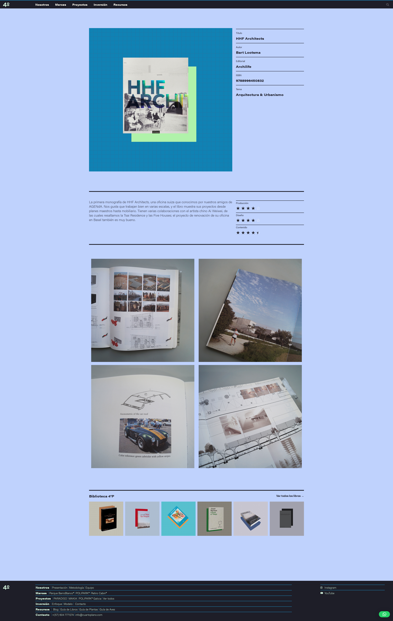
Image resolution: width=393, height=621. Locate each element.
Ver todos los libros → (290, 496)
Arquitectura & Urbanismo (260, 94)
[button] (387, 4)
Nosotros (42, 4)
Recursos (120, 4)
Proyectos (80, 4)
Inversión (100, 4)
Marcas (60, 4)
